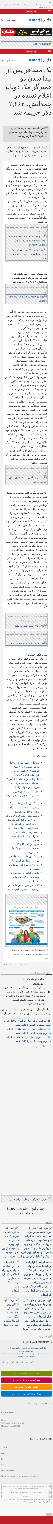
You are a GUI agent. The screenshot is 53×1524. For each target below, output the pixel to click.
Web (26, 1357)
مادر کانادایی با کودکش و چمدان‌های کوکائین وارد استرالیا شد (25, 876)
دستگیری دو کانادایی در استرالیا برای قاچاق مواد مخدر (25, 836)
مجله (32, 1348)
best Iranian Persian (15, 1354)
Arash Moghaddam (34, 979)
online (45, 1354)
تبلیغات (25, 1351)
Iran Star (4, 1354)
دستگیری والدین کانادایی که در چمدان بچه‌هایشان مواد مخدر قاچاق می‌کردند (23, 807)
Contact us (4, 1453)
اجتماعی (31, 1351)
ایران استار (42, 1348)
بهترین (36, 1348)
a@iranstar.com (36, 1003)
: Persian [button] (31, 11)
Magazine (39, 1354)
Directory (32, 1357)
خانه (50, 2)
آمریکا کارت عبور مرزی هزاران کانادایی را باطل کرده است (22, 795)
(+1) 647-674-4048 (7, 1412)
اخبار (8, 1348)
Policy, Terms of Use (8, 1470)
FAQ (3, 1459)
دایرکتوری (24, 1348)
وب (29, 1348)
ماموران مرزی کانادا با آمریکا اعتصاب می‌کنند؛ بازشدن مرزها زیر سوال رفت (22, 783)
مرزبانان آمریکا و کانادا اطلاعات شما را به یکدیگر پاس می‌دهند (24, 848)
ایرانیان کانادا (16, 1348)
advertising (30, 1354)
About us (4, 1448)
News (24, 1354)
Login (3, 1465)
